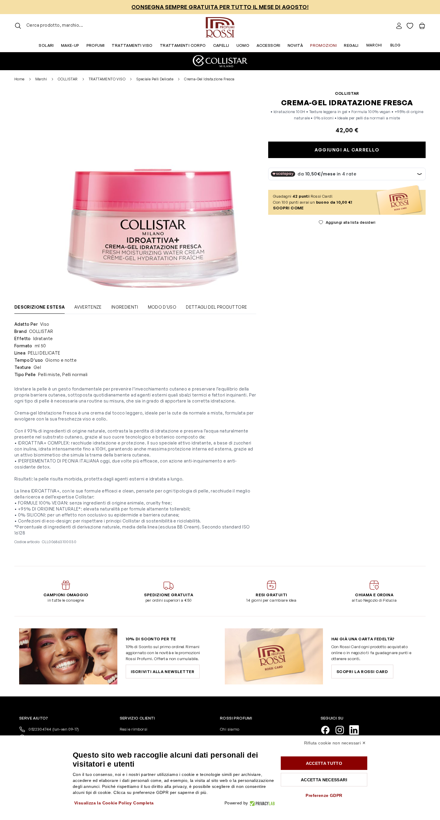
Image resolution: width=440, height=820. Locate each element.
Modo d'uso (162, 307)
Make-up (70, 45)
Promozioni (323, 45)
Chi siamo (229, 729)
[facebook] (328, 729)
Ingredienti (124, 307)
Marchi (374, 45)
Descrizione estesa (39, 307)
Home (19, 79)
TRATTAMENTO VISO (107, 79)
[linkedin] (356, 729)
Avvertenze (88, 307)
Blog (395, 45)
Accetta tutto (324, 763)
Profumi (96, 45)
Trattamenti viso (132, 45)
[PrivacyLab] (261, 803)
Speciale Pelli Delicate (154, 79)
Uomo (243, 45)
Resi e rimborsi (134, 729)
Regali (351, 45)
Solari (46, 45)
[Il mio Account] (399, 26)
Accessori (268, 45)
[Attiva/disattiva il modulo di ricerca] (18, 26)
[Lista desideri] (410, 26)
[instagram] (342, 729)
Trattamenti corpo (183, 45)
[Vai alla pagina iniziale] (220, 25)
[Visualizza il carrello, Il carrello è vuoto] (422, 26)
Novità (295, 45)
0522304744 (53, 729)
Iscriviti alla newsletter (163, 671)
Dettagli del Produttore (216, 307)
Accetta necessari (324, 779)
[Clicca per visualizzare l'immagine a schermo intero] (150, 193)
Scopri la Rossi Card (362, 671)
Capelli (221, 45)
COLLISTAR (68, 79)
